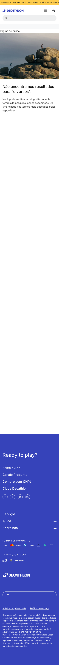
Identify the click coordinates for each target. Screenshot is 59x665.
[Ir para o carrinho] (53, 11)
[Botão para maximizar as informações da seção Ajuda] (54, 521)
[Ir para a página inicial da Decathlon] (13, 11)
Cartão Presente (15, 475)
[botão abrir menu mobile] (45, 11)
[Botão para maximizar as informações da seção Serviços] (54, 514)
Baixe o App (11, 468)
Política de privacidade (14, 608)
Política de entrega (39, 608)
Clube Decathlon (15, 488)
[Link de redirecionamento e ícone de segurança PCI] (11, 560)
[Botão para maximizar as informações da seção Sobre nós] (54, 528)
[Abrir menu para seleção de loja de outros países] (29, 594)
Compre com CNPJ (17, 481)
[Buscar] (6, 18)
